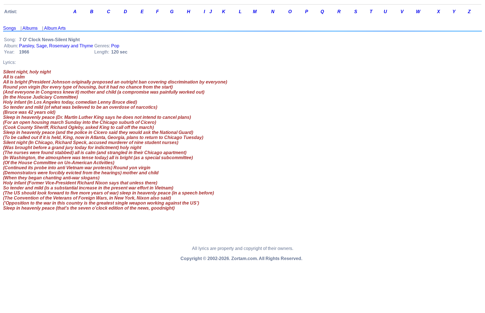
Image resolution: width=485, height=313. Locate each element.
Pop (115, 45)
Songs (9, 28)
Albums (30, 28)
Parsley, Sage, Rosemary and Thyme (56, 45)
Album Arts (55, 28)
